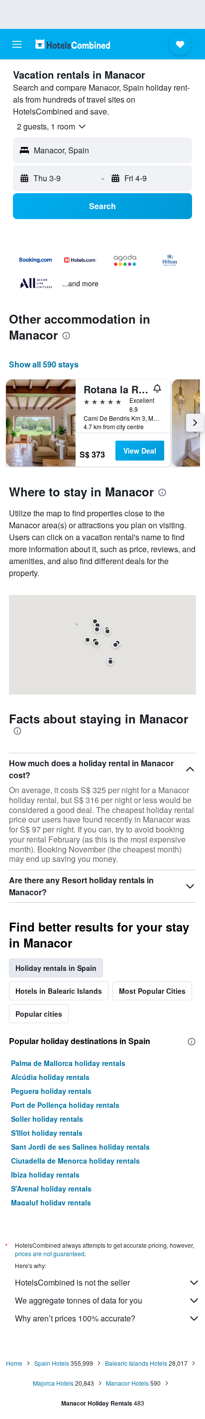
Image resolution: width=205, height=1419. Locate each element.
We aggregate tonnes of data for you (78, 1300)
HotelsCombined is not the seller (72, 1282)
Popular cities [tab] (38, 1014)
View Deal (139, 451)
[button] (17, 44)
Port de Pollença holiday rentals (65, 1105)
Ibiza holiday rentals (45, 1175)
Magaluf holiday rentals (51, 1202)
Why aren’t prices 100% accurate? (75, 1318)
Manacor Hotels (127, 1383)
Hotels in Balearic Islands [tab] (58, 991)
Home (14, 1363)
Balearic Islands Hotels (136, 1363)
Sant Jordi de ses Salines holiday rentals (80, 1147)
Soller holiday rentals (47, 1119)
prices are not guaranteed (50, 1253)
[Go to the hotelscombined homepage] (72, 44)
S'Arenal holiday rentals (51, 1188)
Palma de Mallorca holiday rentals (68, 1063)
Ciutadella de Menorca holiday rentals (75, 1161)
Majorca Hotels (53, 1383)
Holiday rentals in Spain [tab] (56, 968)
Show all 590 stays (44, 364)
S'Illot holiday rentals (47, 1133)
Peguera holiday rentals (51, 1091)
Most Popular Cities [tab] (152, 991)
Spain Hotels (51, 1363)
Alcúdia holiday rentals (50, 1077)
